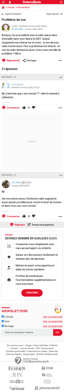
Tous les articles (27, 348)
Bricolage (9, 326)
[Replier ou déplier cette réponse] (60, 77)
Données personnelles (16, 351)
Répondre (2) (13, 60)
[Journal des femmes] (17, 368)
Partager (31, 60)
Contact (14, 348)
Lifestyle (8, 316)
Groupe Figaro (29, 354)
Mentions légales (14, 354)
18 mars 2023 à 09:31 (34, 29)
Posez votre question (43, 224)
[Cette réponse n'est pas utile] (34, 107)
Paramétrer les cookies (37, 351)
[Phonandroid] (47, 388)
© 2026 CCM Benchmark (47, 354)
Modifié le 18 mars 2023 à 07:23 (25, 87)
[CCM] (47, 368)
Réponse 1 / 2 (9, 77)
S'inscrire (32, 292)
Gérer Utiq (53, 351)
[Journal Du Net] (17, 375)
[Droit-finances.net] (47, 375)
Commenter (13, 107)
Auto (7, 321)
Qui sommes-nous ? (15, 345)
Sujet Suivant (52, 14)
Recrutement (47, 348)
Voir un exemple (53, 316)
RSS (38, 348)
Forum (11, 7)
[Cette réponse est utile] (24, 107)
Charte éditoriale (40, 345)
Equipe (29, 345)
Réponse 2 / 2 (9, 175)
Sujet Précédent (13, 14)
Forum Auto (24, 7)
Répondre (19, 224)
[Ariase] (17, 388)
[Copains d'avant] (17, 382)
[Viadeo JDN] (47, 382)
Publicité (53, 345)
